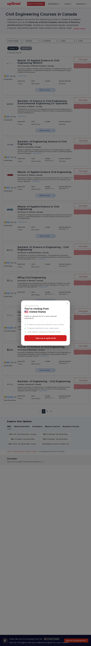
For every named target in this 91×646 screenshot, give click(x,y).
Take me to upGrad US (45, 338)
